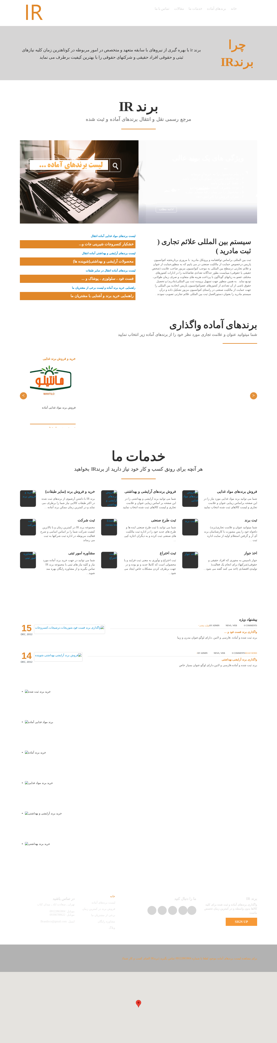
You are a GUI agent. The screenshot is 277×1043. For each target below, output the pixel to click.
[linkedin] (151, 910)
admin (216, 625)
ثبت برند (251, 520)
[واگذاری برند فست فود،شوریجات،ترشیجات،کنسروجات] (69, 628)
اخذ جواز (250, 553)
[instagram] (191, 910)
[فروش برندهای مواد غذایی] (190, 498)
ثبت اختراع (168, 553)
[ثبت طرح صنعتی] (109, 527)
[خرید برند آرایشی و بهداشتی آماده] (58, 655)
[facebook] (172, 910)
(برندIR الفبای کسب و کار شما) (140, 958)
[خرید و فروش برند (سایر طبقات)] (28, 498)
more (211, 52)
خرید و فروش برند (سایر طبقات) (70, 492)
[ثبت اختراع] (109, 560)
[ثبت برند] (190, 527)
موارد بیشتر (204, 625)
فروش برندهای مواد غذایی (237, 492)
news (228, 625)
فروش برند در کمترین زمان (98, 908)
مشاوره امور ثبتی (81, 553)
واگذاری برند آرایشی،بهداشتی (239, 659)
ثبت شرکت (86, 520)
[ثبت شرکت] (28, 527)
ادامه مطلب (166, 209)
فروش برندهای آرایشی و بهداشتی (150, 492)
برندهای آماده (216, 9)
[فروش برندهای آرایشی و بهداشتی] (109, 498)
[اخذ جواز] (190, 560)
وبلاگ (112, 927)
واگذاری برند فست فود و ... (240, 631)
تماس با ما (162, 9)
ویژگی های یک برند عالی (208, 158)
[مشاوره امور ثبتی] (28, 560)
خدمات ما (195, 9)
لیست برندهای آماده (103, 902)
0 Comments (250, 625)
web (235, 625)
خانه (234, 9)
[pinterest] (162, 910)
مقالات (179, 9)
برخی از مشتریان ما (103, 915)
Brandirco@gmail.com (54, 921)
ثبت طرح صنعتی (163, 520)
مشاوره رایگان (106, 921)
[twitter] (182, 910)
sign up (241, 921)
